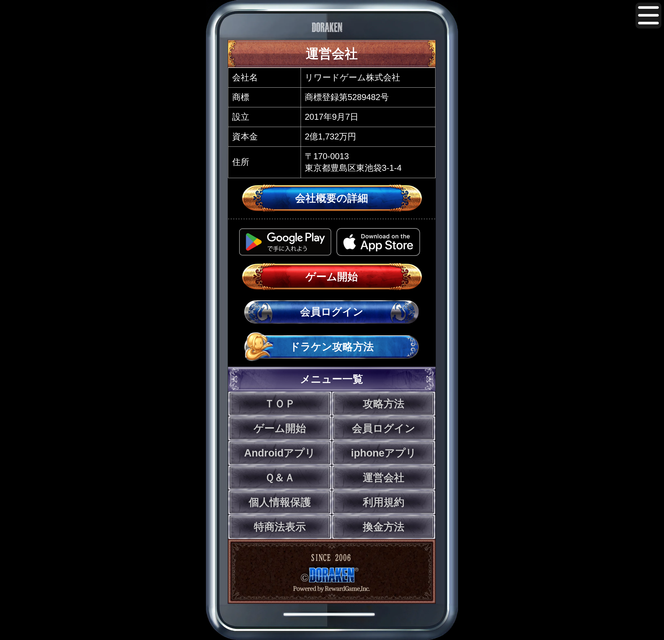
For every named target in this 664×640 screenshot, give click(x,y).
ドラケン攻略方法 (332, 346)
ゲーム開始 (332, 276)
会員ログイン (331, 311)
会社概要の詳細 (331, 198)
